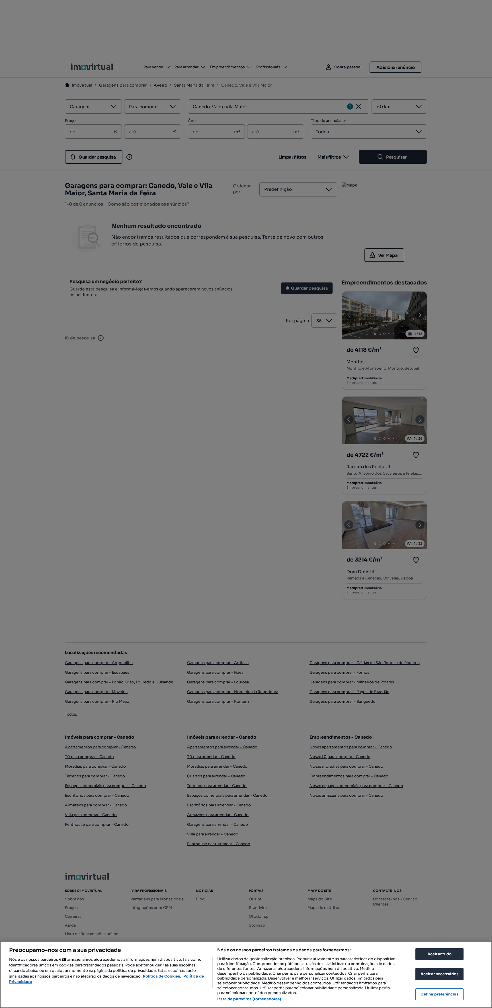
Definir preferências (439, 994)
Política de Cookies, (162, 976)
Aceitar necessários (439, 974)
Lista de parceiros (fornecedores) (249, 999)
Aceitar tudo (439, 954)
